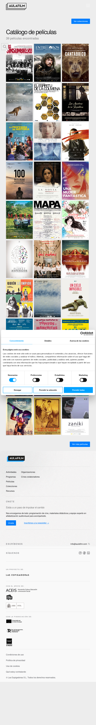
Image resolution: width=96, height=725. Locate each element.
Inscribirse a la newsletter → (36, 523)
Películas (10, 481)
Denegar (17, 390)
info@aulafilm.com (78, 544)
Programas (11, 476)
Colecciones (11, 486)
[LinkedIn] (88, 553)
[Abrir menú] (88, 5)
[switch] (36, 380)
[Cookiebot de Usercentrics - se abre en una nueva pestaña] (82, 334)
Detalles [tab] (48, 341)
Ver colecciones (81, 21)
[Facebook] (84, 553)
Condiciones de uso (15, 654)
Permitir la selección (48, 390)
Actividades (11, 472)
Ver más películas (80, 444)
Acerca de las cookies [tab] (79, 341)
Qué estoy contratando (16, 671)
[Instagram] (80, 553)
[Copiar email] (89, 544)
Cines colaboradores (30, 476)
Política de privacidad (15, 660)
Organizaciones (28, 472)
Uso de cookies (13, 666)
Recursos (10, 490)
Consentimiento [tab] (17, 341)
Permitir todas (78, 390)
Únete (11, 523)
